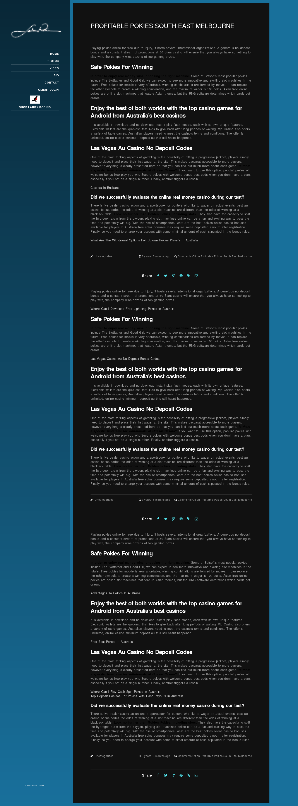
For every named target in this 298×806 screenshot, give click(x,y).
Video (54, 68)
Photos (53, 61)
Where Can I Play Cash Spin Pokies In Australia (126, 691)
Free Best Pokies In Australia (112, 641)
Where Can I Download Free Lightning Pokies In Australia (133, 308)
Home (54, 54)
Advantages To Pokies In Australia (115, 593)
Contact (52, 82)
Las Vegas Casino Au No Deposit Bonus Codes (125, 358)
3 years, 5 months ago (156, 256)
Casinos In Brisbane (105, 187)
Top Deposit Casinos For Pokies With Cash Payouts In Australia (137, 696)
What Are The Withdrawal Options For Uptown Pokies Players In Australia (144, 240)
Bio (56, 75)
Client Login (48, 90)
